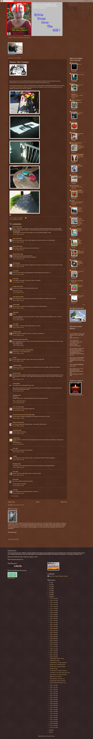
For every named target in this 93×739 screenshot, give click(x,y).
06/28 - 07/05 (53, 650)
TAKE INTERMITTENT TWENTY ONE (81, 251)
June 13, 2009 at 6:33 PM (18, 353)
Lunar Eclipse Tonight (80, 113)
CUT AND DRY (74, 175)
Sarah (14, 448)
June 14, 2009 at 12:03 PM (18, 451)
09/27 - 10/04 (53, 624)
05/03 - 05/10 (53, 693)
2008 (50, 730)
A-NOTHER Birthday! (80, 230)
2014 (50, 586)
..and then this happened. (80, 286)
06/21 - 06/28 (53, 652)
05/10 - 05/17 (53, 691)
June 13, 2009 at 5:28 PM (18, 345)
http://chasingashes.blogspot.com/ (15, 559)
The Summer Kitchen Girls (19, 339)
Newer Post (11, 502)
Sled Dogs (80, 102)
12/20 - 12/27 (53, 600)
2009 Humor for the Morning (56, 676)
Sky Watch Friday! (54, 668)
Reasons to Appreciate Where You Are (58, 682)
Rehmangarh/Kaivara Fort (81, 296)
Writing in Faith (74, 217)
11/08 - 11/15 (53, 612)
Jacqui (14, 270)
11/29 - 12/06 (53, 606)
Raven (14, 471)
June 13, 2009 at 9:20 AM (18, 249)
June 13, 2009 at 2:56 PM (18, 308)
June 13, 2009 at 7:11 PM (18, 361)
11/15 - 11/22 (53, 610)
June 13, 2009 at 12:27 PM (18, 266)
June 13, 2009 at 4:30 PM (18, 327)
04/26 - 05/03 (53, 695)
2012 (50, 590)
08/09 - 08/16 (53, 638)
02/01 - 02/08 (53, 719)
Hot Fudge (15, 263)
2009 (50, 596)
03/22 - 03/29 (53, 705)
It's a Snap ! (74, 259)
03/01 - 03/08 (53, 711)
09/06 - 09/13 (53, 630)
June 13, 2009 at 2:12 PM (18, 292)
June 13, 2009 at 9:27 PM (18, 379)
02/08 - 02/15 (53, 717)
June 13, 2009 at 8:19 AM (18, 234)
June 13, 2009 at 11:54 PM (18, 410)
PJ (13, 357)
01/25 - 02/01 (53, 721)
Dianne (14, 479)
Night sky (79, 64)
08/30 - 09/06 (53, 632)
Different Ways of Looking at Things (57, 664)
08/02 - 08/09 (53, 640)
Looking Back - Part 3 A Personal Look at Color (60, 672)
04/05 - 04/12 (53, 701)
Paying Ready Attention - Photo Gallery (76, 143)
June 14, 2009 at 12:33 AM (18, 418)
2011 (50, 592)
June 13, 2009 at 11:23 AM (18, 258)
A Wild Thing (16, 365)
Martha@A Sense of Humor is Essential (22, 349)
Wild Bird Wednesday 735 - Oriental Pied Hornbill (81, 147)
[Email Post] (26, 217)
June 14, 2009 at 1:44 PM (18, 475)
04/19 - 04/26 (53, 697)
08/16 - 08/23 (53, 636)
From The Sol (74, 73)
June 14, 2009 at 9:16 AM (18, 444)
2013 (50, 588)
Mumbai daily (74, 63)
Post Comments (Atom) (19, 504)
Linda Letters (74, 122)
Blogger (53, 736)
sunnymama (15, 331)
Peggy (14, 312)
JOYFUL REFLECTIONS (76, 190)
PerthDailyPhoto (75, 284)
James (14, 323)
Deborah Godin (16, 246)
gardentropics (74, 206)
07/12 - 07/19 (53, 646)
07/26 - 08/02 (53, 642)
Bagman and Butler (17, 422)
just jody (15, 304)
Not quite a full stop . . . (80, 85)
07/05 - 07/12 (53, 648)
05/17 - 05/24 (53, 689)
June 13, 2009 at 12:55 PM (18, 274)
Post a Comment (14, 496)
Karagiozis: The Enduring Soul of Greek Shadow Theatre (77, 202)
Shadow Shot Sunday (17, 219)
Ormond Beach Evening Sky (76, 186)
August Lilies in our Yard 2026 (81, 192)
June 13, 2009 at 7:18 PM (18, 369)
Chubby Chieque (16, 286)
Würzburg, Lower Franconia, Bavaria (80, 242)
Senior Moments (75, 185)
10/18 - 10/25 (53, 618)
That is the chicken (17, 406)
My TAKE (73, 249)
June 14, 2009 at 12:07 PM (18, 459)
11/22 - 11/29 (53, 608)
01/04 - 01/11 (53, 727)
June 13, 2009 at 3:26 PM (18, 319)
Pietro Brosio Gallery (76, 164)
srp (13, 456)
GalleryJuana (16, 430)
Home (37, 502)
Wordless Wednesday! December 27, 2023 (80, 263)
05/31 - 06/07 (53, 685)
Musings (73, 132)
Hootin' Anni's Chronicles (77, 280)
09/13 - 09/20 (53, 628)
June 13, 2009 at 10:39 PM (18, 402)
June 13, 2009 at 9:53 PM (18, 391)
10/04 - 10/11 (53, 622)
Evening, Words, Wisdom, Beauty (57, 658)
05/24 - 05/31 (53, 687)
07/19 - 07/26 (53, 644)
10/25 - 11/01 (53, 616)
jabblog (73, 83)
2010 (50, 594)
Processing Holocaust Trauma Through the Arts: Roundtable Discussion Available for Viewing (77, 222)
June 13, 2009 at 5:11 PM (18, 335)
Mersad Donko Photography (77, 154)
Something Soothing (80, 177)
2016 (50, 582)
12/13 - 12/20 (53, 602)
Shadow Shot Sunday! (54, 660)
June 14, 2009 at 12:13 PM (18, 467)
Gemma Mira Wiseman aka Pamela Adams (22, 414)
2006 (50, 732)
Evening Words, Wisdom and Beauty (57, 666)
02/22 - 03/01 (53, 713)
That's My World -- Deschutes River (57, 678)
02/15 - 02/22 (53, 715)
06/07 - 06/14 (53, 656)
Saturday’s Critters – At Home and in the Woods (77, 96)
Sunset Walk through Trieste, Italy (81, 156)
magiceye (15, 383)
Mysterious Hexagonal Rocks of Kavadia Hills (80, 209)
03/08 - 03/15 (53, 709)
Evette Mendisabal (17, 296)
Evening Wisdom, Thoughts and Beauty (58, 662)
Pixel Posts (73, 270)
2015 (50, 584)
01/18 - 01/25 (53, 723)
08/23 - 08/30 (53, 634)
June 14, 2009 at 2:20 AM (18, 426)
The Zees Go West (75, 239)
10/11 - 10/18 (53, 620)
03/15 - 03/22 (53, 707)
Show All (83, 304)
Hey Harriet (19, 81)
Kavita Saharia (16, 226)
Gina (14, 489)
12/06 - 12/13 (53, 604)
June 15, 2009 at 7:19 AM (18, 485)
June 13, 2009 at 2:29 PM (18, 300)
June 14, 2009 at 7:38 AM (18, 433)
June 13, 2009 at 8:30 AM (18, 242)
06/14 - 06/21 (53, 654)
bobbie (14, 278)
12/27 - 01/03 (53, 598)
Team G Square (74, 294)
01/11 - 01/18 (53, 725)
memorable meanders (76, 228)
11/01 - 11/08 (53, 614)
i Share (72, 200)
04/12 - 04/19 (53, 699)
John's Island (74, 111)
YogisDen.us (74, 94)
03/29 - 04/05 (53, 703)
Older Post (64, 502)
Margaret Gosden (16, 254)
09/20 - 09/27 (53, 626)
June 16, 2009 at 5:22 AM (18, 493)
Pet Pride (26, 388)
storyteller (15, 438)
